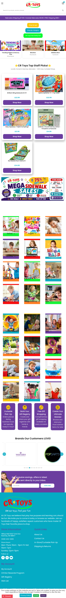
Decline (43, 595)
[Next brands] (61, 454)
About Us (38, 534)
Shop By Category (33, 30)
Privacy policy (26, 595)
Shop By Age (33, 25)
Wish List (5, 581)
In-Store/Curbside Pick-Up (46, 542)
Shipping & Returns (42, 546)
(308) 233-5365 (7, 539)
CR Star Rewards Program (12, 573)
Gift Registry (6, 577)
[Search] (63, 10)
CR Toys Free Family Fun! (33, 35)
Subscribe (47, 486)
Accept (36, 595)
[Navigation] (2, 3)
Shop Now (17, 102)
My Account (6, 569)
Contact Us (39, 538)
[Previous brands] (4, 454)
